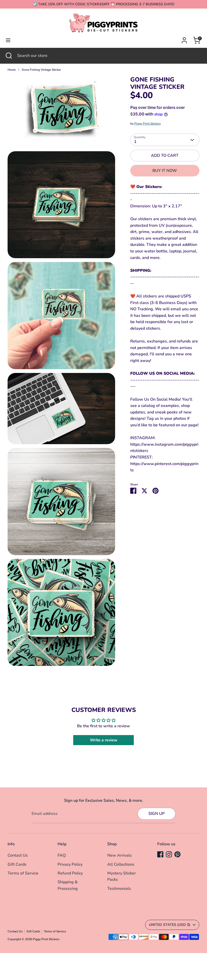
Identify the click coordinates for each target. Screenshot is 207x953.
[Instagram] (169, 854)
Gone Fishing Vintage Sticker (41, 70)
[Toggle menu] (8, 40)
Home (12, 70)
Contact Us (18, 855)
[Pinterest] (177, 854)
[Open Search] (8, 55)
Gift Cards (17, 864)
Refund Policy (70, 873)
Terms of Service (23, 873)
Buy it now (164, 170)
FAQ (62, 855)
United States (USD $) (169, 924)
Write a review (103, 740)
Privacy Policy (70, 864)
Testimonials (119, 888)
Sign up (156, 813)
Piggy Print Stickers (147, 124)
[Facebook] (160, 854)
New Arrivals (119, 855)
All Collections (120, 864)
